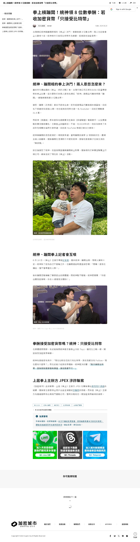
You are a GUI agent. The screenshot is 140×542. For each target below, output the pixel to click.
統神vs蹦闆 (47, 405)
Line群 (124, 3)
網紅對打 (57, 405)
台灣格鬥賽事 (78, 405)
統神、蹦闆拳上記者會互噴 (12, 23)
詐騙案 (76, 390)
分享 (134, 3)
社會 (97, 26)
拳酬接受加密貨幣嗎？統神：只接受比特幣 (12, 27)
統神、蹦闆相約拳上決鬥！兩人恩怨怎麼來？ (12, 19)
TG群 (114, 3)
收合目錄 (7, 13)
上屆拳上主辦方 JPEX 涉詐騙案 (12, 31)
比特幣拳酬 (66, 405)
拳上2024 (37, 405)
